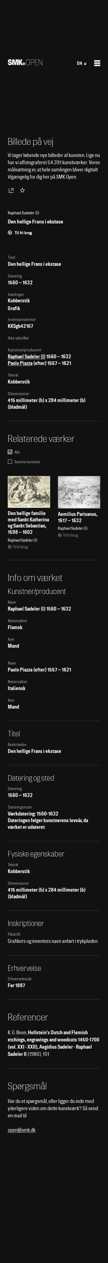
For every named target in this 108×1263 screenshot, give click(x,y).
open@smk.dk (21, 1130)
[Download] (12, 190)
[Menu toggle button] (97, 63)
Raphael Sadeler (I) (26, 356)
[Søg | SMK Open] (25, 63)
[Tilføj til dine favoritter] (23, 190)
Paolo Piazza (20, 363)
